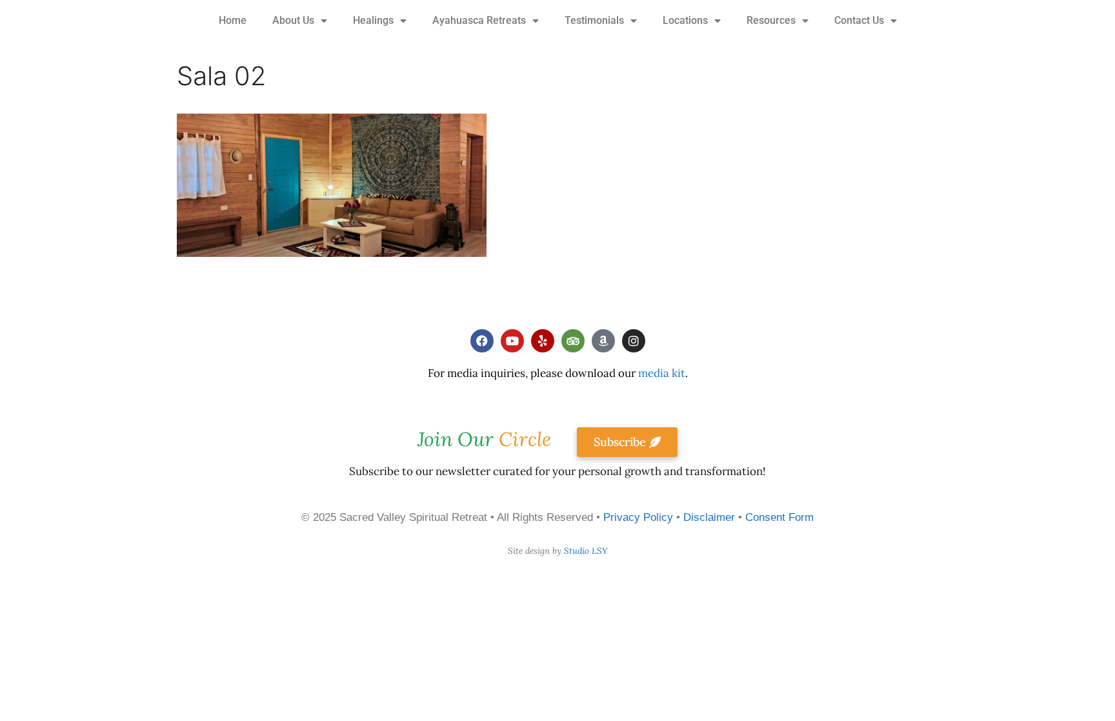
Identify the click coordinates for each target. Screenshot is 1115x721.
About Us (293, 20)
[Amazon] (603, 340)
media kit (661, 373)
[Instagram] (633, 340)
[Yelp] (542, 340)
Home (232, 20)
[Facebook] (482, 340)
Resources (771, 20)
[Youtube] (512, 340)
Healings (373, 20)
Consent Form (779, 517)
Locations (685, 20)
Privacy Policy (638, 517)
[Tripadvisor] (573, 340)
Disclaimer (709, 517)
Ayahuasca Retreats (479, 20)
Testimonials (594, 20)
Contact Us (859, 20)
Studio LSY (586, 550)
